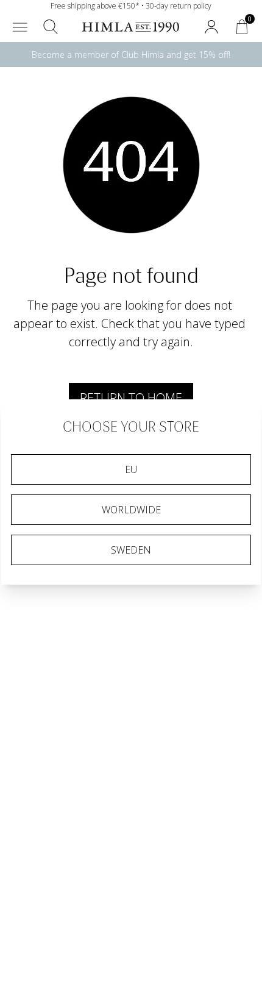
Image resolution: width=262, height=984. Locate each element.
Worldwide (131, 509)
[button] (20, 27)
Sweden (131, 550)
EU (131, 469)
